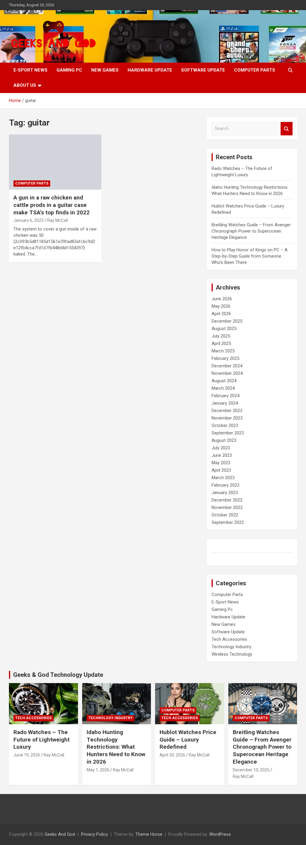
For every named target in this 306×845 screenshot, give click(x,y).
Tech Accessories (229, 639)
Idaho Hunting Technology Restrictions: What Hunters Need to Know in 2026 (116, 747)
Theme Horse (148, 834)
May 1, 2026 (98, 769)
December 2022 (227, 500)
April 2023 (221, 470)
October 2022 (225, 515)
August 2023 (224, 440)
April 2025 (221, 343)
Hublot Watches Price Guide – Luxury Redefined (188, 739)
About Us (24, 85)
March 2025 (223, 351)
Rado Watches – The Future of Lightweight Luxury (41, 739)
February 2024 (225, 395)
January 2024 (225, 403)
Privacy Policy (94, 834)
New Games (105, 70)
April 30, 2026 (172, 755)
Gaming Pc (69, 70)
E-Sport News (30, 70)
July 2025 (221, 336)
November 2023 (227, 418)
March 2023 (223, 477)
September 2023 (228, 433)
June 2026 (222, 298)
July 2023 (221, 448)
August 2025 (224, 328)
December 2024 (227, 366)
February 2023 (225, 485)
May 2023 (221, 462)
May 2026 (221, 306)
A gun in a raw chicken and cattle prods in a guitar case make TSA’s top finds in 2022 (51, 205)
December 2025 (227, 321)
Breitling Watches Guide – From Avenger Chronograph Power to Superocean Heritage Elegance (251, 231)
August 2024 (224, 380)
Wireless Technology (232, 654)
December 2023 (227, 410)
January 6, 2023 (28, 220)
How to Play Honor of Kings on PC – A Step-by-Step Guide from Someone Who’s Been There (249, 256)
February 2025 (225, 358)
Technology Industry (231, 646)
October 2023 (225, 425)
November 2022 (227, 507)
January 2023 (225, 492)
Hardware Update (150, 70)
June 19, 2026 (26, 755)
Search (287, 128)
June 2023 (222, 455)
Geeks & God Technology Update (58, 674)
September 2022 (228, 522)
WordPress (220, 834)
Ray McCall (57, 220)
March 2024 (223, 388)
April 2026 (221, 313)
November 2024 (227, 373)
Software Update (203, 70)
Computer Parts (254, 70)
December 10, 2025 (251, 769)
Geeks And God (60, 834)
